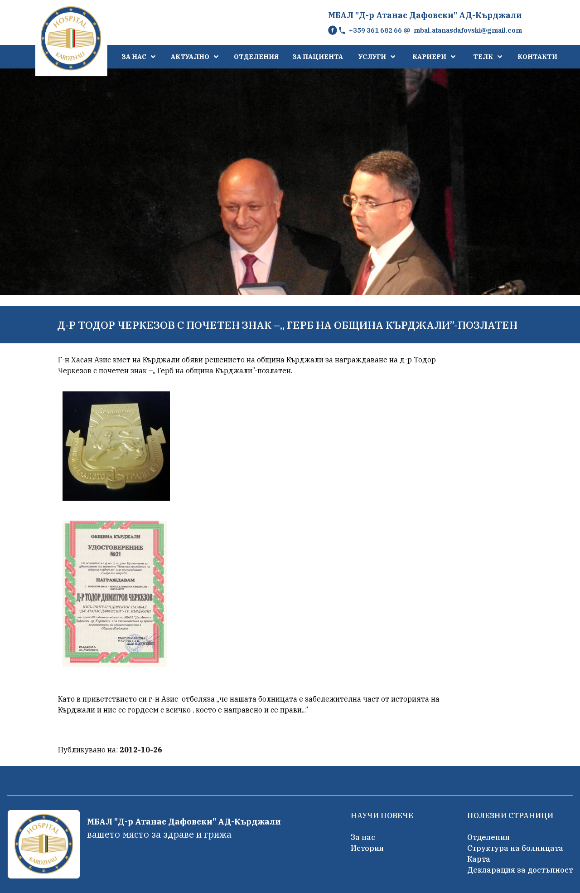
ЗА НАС (133, 57)
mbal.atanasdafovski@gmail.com (468, 30)
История (367, 848)
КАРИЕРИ (429, 57)
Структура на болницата (515, 848)
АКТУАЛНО (190, 57)
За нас (363, 837)
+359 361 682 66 (375, 30)
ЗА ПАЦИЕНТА (317, 57)
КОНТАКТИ (537, 57)
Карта (478, 859)
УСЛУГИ (372, 57)
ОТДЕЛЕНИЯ (256, 57)
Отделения (488, 837)
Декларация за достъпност (520, 869)
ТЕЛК (483, 57)
